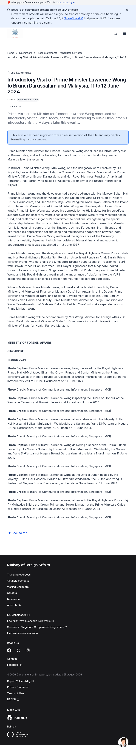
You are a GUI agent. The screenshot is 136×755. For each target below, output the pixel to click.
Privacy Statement (18, 687)
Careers (12, 593)
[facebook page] (9, 650)
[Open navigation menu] (124, 33)
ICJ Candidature (17, 615)
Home (10, 52)
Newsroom (25, 52)
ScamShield (72, 18)
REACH (11, 699)
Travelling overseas (19, 574)
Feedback (13, 664)
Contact (12, 658)
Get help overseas (18, 580)
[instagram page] (28, 650)
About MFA (14, 605)
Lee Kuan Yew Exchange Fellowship (29, 621)
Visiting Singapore (18, 586)
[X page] (18, 650)
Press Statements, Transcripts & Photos (60, 52)
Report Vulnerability (19, 681)
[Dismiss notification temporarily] (127, 10)
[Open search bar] (115, 33)
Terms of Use (15, 693)
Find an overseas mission (22, 633)
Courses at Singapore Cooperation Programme (35, 627)
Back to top (19, 533)
